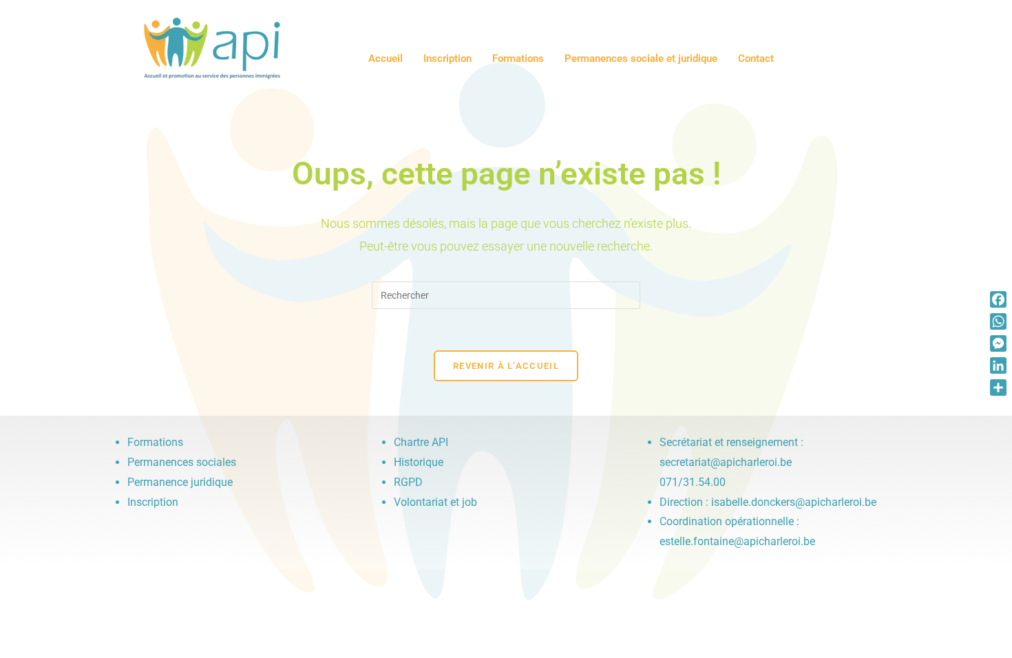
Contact (756, 58)
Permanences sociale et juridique (641, 58)
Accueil (385, 58)
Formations (518, 58)
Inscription (447, 58)
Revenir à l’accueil (506, 366)
